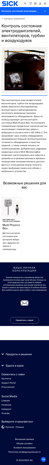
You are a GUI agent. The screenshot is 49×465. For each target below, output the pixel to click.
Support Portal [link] (9, 383)
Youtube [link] (6, 413)
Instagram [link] (6, 409)
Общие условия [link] (24, 443)
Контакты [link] (6, 378)
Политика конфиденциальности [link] (24, 452)
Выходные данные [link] (24, 439)
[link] (10, 3)
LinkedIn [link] (6, 401)
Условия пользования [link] (24, 447)
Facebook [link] (6, 405)
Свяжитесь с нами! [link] (24, 320)
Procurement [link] (8, 387)
